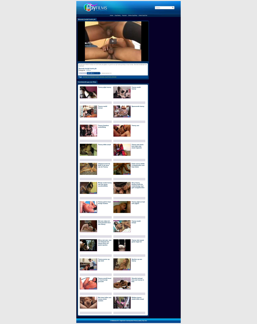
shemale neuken (94, 77)
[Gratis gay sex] (94, 7)
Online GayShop (132, 15)
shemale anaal (104, 77)
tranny (109, 77)
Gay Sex (144, 320)
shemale (114, 77)
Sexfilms (88, 70)
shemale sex (86, 77)
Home (111, 15)
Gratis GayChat (143, 15)
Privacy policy (138, 320)
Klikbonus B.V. (115, 320)
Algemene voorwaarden (126, 320)
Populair (124, 15)
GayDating (118, 15)
